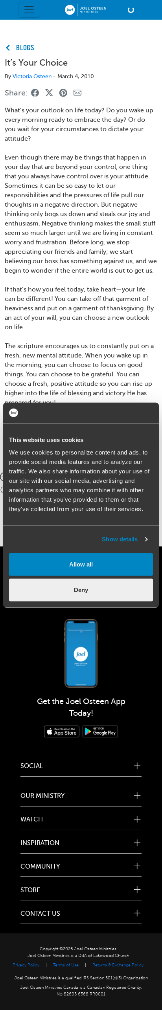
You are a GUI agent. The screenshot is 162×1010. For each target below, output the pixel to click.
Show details (120, 539)
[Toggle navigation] (29, 10)
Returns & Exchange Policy (118, 965)
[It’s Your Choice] (35, 93)
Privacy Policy (26, 965)
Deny (81, 590)
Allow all (81, 564)
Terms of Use (66, 965)
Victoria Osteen (32, 76)
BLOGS (25, 48)
